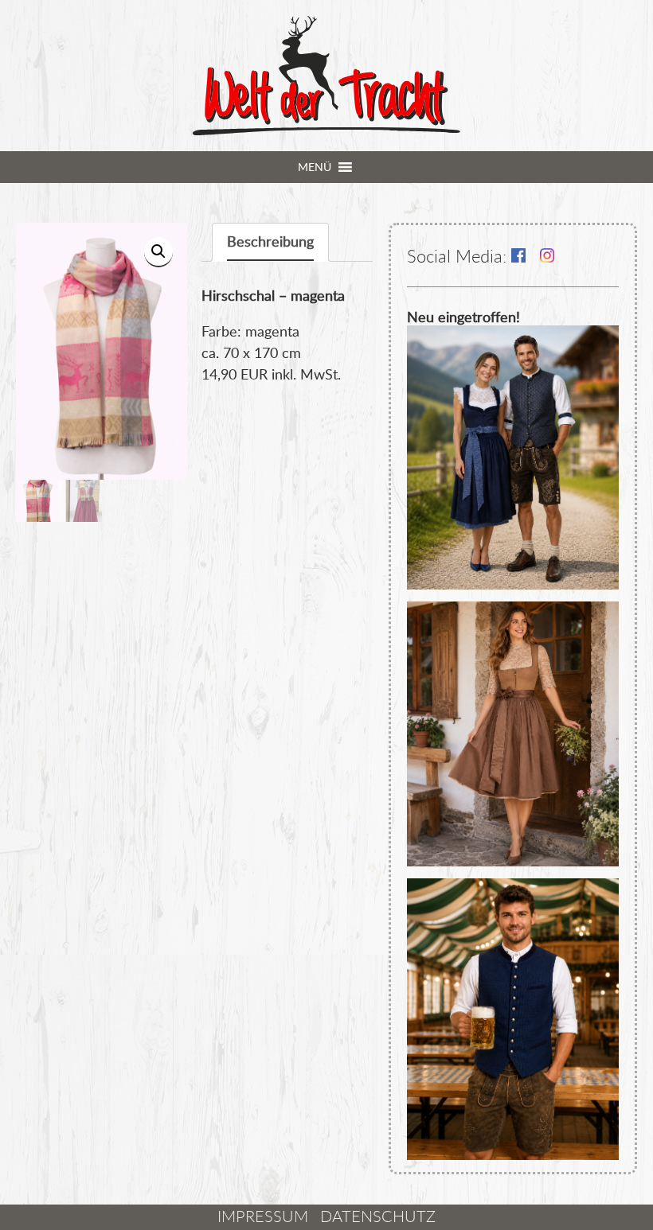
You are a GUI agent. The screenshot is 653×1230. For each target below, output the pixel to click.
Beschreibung (270, 241)
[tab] (270, 242)
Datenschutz (378, 1216)
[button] (314, 167)
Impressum (262, 1216)
